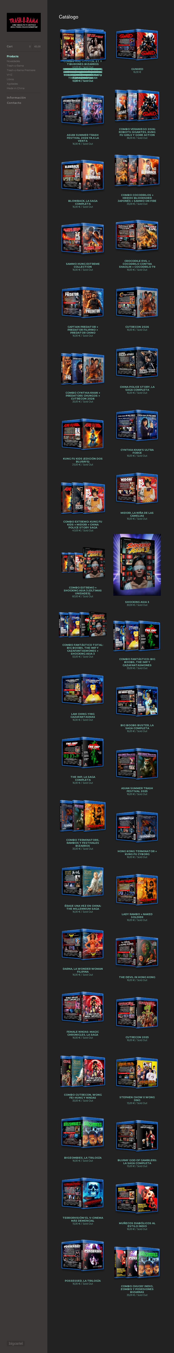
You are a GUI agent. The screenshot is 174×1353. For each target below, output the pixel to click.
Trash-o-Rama (15, 65)
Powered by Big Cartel (16, 1343)
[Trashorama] (24, 23)
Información (16, 97)
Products (13, 56)
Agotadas (12, 83)
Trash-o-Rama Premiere (21, 70)
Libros (10, 79)
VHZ (9, 74)
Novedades (13, 61)
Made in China (15, 88)
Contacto (14, 103)
